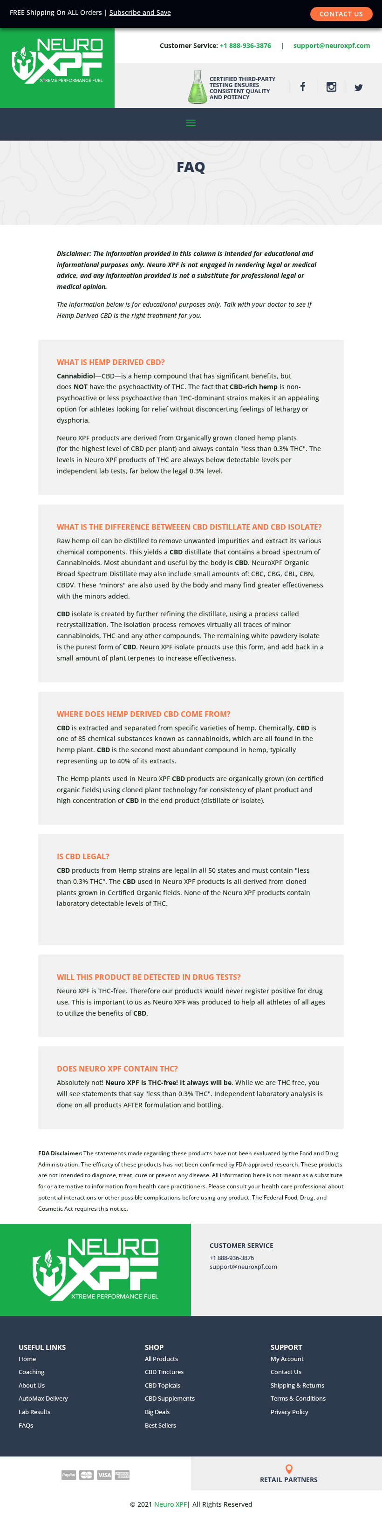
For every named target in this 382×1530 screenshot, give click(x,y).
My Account (287, 1359)
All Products (161, 1359)
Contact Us (341, 13)
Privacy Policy (289, 1412)
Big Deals (157, 1412)
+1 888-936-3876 (245, 45)
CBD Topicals (162, 1385)
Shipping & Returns (297, 1385)
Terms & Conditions (298, 1398)
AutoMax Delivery (43, 1398)
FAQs (26, 1425)
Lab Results (34, 1412)
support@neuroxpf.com (331, 45)
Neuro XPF (170, 1504)
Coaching (31, 1372)
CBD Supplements (170, 1398)
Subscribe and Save (140, 12)
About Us (32, 1385)
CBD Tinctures (164, 1372)
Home (27, 1359)
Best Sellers (160, 1425)
